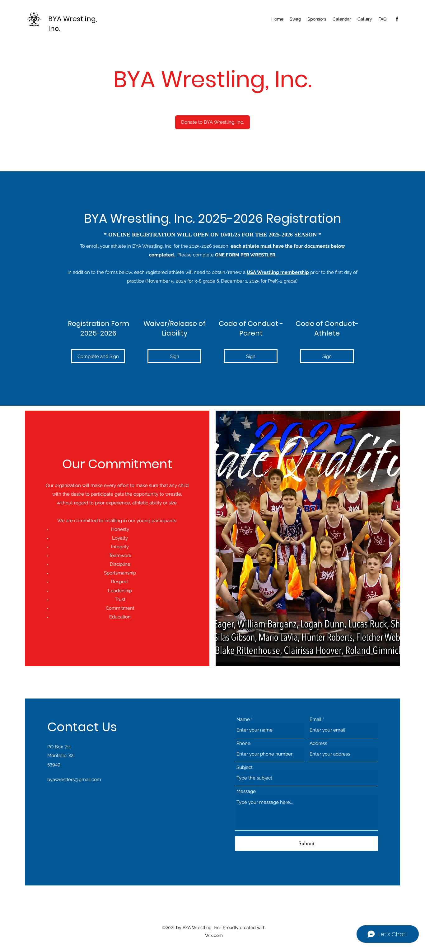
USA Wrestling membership (278, 272)
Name (243, 719)
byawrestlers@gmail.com (74, 779)
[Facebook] (397, 19)
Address (318, 743)
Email (315, 719)
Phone (243, 743)
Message (246, 791)
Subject (244, 767)
